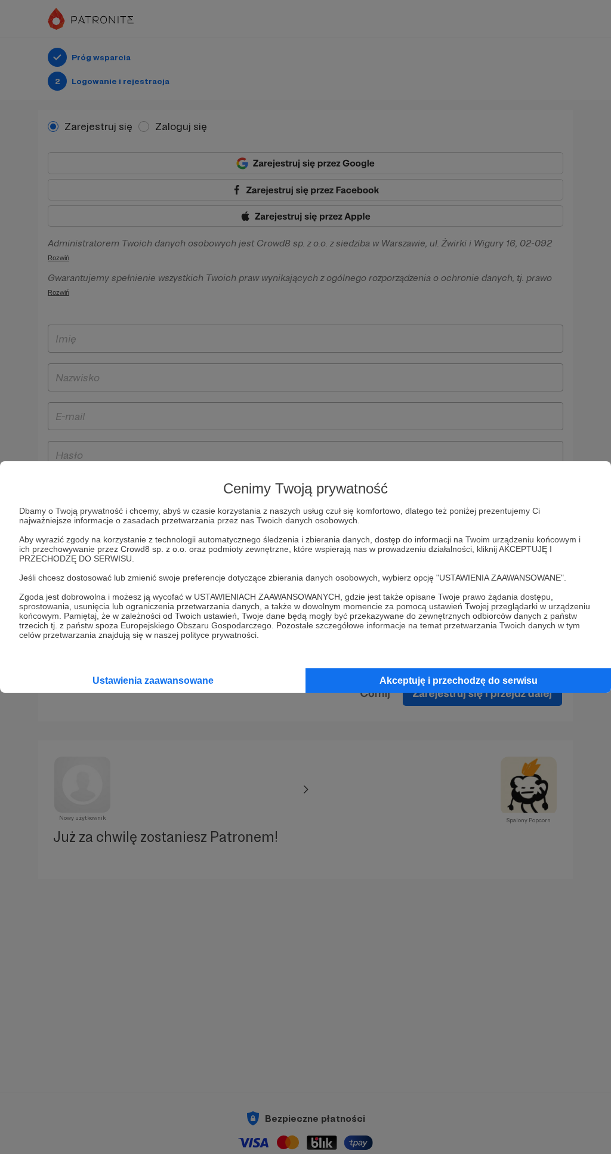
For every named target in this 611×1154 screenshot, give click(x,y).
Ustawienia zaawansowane (153, 680)
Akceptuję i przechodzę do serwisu (458, 680)
